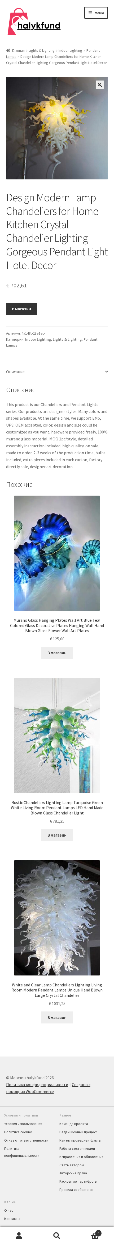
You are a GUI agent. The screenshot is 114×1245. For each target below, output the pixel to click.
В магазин (21, 308)
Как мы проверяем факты (80, 1140)
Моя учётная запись (19, 1236)
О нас (8, 1210)
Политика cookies (18, 1132)
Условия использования (23, 1123)
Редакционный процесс (78, 1132)
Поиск (57, 1236)
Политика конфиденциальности (37, 1084)
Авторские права (73, 1173)
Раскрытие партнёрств (78, 1181)
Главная (18, 50)
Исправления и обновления (81, 1156)
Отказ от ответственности (26, 1140)
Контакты (12, 1218)
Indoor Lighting (70, 50)
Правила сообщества (76, 1189)
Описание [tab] (15, 371)
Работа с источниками (77, 1148)
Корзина (87, 1231)
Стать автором (71, 1165)
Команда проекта (73, 1123)
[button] (100, 85)
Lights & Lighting (42, 50)
